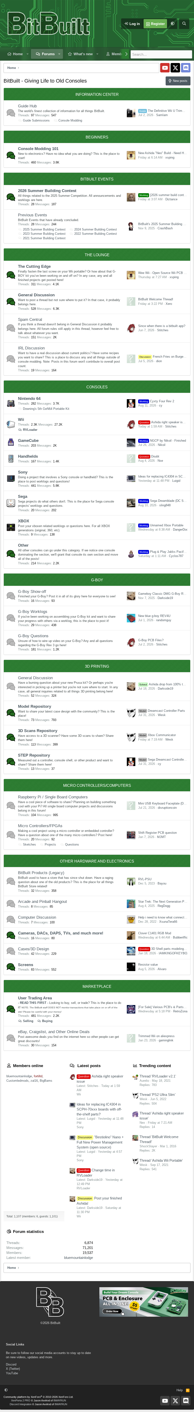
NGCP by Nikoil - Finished (162, 440)
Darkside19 (165, 598)
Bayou (162, 883)
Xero (169, 304)
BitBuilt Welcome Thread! (155, 299)
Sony (22, 472)
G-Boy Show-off (32, 591)
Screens (25, 965)
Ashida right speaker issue (163, 422)
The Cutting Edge (34, 266)
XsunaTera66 (168, 921)
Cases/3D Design (33, 949)
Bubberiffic (180, 937)
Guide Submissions (36, 120)
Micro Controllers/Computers (97, 786)
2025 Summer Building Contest (44, 229)
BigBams (46, 1080)
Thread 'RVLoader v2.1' (158, 1076)
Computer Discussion (37, 917)
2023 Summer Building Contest (44, 233)
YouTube (12, 1373)
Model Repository (34, 706)
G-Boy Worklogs (32, 611)
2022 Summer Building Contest (95, 233)
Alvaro (162, 969)
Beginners (97, 137)
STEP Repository (34, 755)
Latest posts (89, 1066)
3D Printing (97, 666)
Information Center (97, 94)
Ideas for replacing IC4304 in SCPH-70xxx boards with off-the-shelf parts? (99, 1109)
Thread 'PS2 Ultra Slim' (158, 1095)
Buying (47, 1021)
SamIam (162, 115)
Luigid (176, 480)
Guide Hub (27, 106)
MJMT (161, 837)
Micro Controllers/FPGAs (40, 826)
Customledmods (17, 1080)
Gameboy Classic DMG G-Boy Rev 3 (163, 593)
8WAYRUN (59, 1400)
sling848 (165, 505)
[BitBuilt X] (175, 67)
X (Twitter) (13, 1368)
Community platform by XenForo (38, 1396)
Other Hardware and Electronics (97, 861)
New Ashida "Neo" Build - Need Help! (163, 153)
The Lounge (97, 255)
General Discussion (36, 295)
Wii (21, 419)
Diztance (171, 199)
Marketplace (97, 987)
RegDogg (164, 906)
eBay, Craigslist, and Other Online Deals (54, 1032)
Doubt (149, 456)
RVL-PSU (144, 879)
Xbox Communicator (157, 735)
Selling (28, 1021)
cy (160, 405)
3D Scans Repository (37, 731)
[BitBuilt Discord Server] (185, 67)
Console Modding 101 (38, 149)
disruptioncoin (167, 807)
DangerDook (181, 529)
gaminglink (166, 1040)
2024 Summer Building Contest (95, 229)
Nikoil (161, 445)
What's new (83, 54)
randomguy (163, 620)
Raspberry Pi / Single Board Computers (53, 797)
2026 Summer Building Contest (47, 191)
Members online (28, 1066)
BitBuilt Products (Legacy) (41, 873)
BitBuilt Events (97, 179)
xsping (169, 157)
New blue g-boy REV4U (154, 616)
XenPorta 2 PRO (20, 1400)
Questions (72, 844)
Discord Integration (20, 1404)
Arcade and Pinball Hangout (42, 901)
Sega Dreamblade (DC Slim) (164, 501)
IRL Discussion (31, 348)
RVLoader (30, 430)
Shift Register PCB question (157, 832)
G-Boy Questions (33, 636)
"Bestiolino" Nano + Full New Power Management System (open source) (100, 1142)
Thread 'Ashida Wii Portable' (161, 1160)
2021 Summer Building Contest (44, 238)
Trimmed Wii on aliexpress (156, 1036)
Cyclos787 (176, 556)
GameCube (28, 440)
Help (179, 1390)
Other (23, 545)
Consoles (97, 387)
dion (159, 361)
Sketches (29, 844)
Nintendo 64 (29, 398)
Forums (48, 54)
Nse (160, 460)
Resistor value (148, 964)
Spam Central (30, 319)
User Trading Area (35, 998)
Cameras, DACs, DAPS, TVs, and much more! (60, 933)
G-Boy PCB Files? (150, 640)
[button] (172, 23)
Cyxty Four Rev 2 (156, 401)
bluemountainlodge (19, 1076)
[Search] (184, 23)
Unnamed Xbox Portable (161, 525)
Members (119, 54)
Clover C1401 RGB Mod (154, 933)
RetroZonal (180, 1011)
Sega (22, 496)
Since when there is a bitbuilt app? (161, 326)
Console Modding (70, 120)
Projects (50, 844)
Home (18, 54)
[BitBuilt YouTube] (165, 67)
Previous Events (32, 215)
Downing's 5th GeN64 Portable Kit (46, 409)
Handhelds (28, 456)
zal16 (34, 1080)
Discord (11, 1364)
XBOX (23, 521)
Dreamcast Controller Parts (162, 710)
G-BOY (97, 580)
